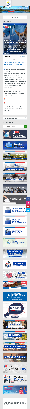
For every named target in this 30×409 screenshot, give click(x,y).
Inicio (4, 21)
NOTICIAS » (9, 21)
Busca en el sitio (8, 122)
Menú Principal (15, 17)
